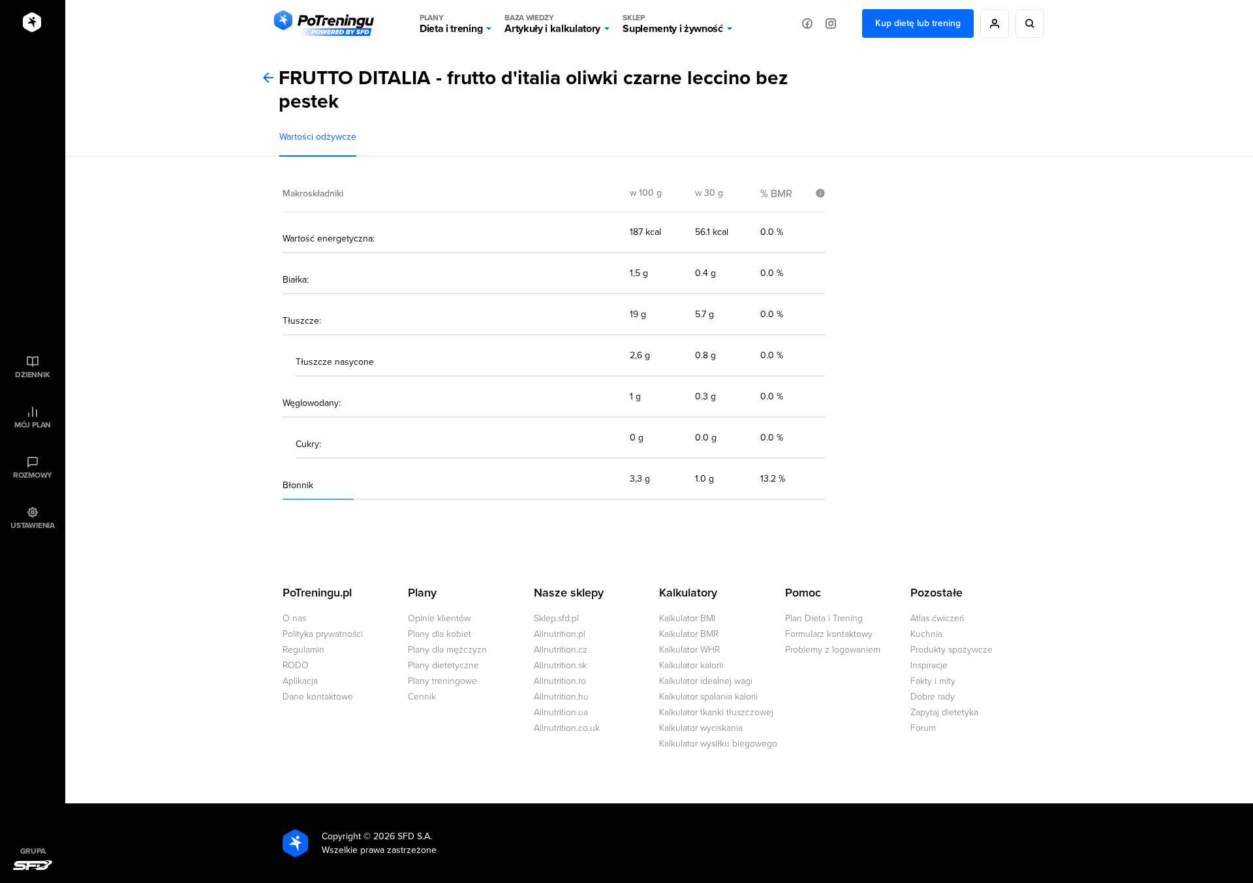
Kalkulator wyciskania (701, 728)
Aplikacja (300, 681)
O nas (294, 618)
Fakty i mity (932, 681)
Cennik (422, 696)
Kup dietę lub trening (918, 23)
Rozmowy (32, 475)
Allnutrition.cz (560, 649)
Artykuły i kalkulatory (552, 24)
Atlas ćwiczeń (937, 618)
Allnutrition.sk (560, 665)
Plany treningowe (442, 681)
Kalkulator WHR (689, 649)
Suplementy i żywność (673, 24)
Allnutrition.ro (560, 681)
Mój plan (32, 424)
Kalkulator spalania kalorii (708, 696)
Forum (923, 728)
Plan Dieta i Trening (824, 618)
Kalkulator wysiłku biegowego (718, 743)
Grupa (33, 851)
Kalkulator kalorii (691, 665)
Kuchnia (926, 634)
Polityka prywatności (323, 634)
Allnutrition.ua (561, 712)
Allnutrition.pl (559, 634)
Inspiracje (929, 665)
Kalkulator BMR (689, 634)
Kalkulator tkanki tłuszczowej (716, 712)
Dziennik (32, 374)
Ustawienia (32, 525)
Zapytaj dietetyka (944, 712)
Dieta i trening (451, 24)
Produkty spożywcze (951, 649)
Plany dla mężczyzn (447, 649)
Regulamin (303, 649)
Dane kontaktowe (318, 696)
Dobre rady (932, 696)
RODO (296, 665)
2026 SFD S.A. (402, 836)
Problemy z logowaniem (832, 649)
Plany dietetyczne (443, 665)
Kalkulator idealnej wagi (705, 681)
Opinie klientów (439, 618)
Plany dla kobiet (439, 634)
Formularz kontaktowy (829, 634)
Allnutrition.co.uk (567, 728)
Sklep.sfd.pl (556, 618)
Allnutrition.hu (561, 696)
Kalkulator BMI (687, 618)
